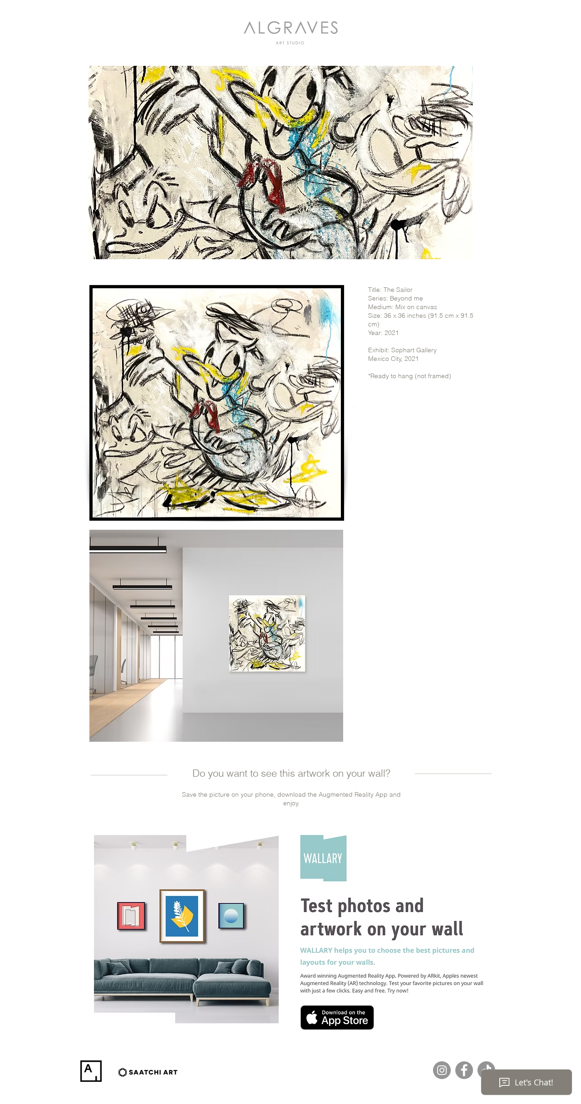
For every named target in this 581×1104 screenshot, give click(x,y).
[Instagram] (442, 1070)
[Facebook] (464, 1070)
